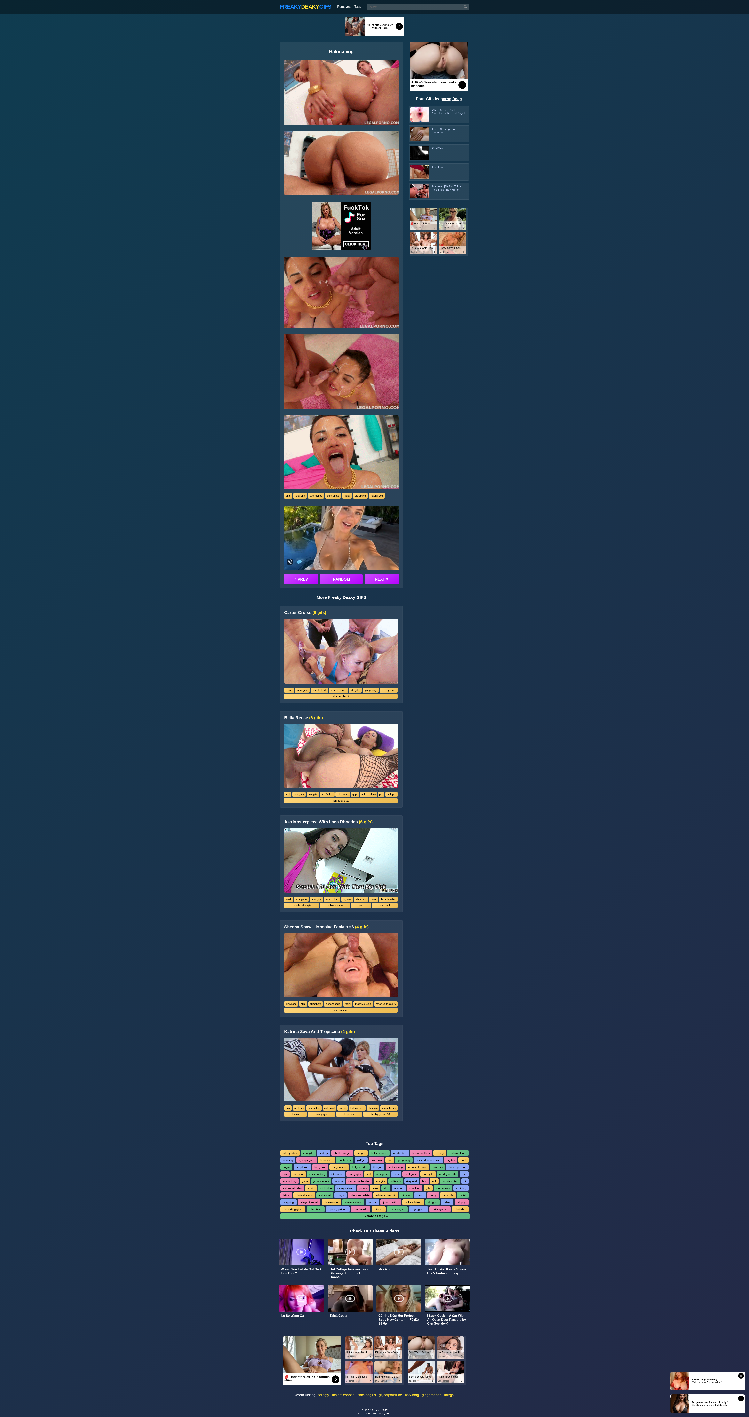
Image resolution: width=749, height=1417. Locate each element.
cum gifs (448, 1195)
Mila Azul (384, 1269)
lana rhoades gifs (301, 905)
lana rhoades (388, 899)
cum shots (333, 495)
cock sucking (317, 1174)
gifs (428, 1188)
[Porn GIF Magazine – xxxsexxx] (419, 134)
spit (369, 1174)
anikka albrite (458, 1153)
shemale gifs (389, 1108)
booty (433, 1195)
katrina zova (357, 1108)
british (460, 1209)
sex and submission (428, 1160)
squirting (461, 1188)
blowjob (377, 1167)
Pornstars (344, 6)
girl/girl (361, 1160)
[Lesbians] (419, 172)
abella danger (342, 1153)
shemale (373, 1108)
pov (381, 794)
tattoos (339, 1181)
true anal (385, 905)
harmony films (421, 1153)
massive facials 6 (386, 1003)
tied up (323, 1153)
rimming (288, 1160)
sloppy (462, 1202)
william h (395, 1181)
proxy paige (337, 1209)
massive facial (363, 1003)
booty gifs (355, 1174)
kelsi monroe (379, 1153)
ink (389, 1160)
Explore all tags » (375, 1216)
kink (378, 1209)
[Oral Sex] (419, 153)
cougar (361, 1153)
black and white (360, 1195)
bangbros (320, 1167)
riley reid (411, 1181)
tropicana (349, 1114)
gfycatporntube (390, 1395)
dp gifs (355, 690)
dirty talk (361, 899)
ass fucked (316, 495)
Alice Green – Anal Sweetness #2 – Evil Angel (448, 111)
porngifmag (451, 99)
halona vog (377, 495)
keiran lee (326, 1160)
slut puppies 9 (341, 696)
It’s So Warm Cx (292, 1315)
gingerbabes (431, 1395)
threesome (331, 1202)
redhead (360, 1209)
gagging (418, 1209)
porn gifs (428, 1174)
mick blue (326, 1188)
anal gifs (300, 495)
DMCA (365, 1410)
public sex (345, 1160)
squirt (311, 1188)
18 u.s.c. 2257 (379, 1410)
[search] (465, 7)
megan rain (443, 1188)
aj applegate (306, 1160)
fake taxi (376, 1160)
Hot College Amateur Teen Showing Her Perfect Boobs (349, 1273)
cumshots (315, 1003)
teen (375, 1188)
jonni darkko (390, 1202)
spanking (414, 1188)
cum (303, 1003)
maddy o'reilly (447, 1174)
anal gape (299, 794)
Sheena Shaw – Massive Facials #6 (326, 927)
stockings (397, 1209)
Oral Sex (437, 148)
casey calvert (345, 1188)
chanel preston (457, 1167)
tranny (295, 1114)
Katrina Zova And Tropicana (319, 1031)
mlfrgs (449, 1395)
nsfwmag (412, 1395)
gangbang (360, 495)
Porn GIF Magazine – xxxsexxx (445, 131)
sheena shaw (341, 1010)
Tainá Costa (338, 1315)
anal (288, 495)
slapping (288, 1202)
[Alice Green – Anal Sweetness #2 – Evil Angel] (419, 114)
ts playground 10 (380, 1114)
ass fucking (289, 1181)
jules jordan (388, 690)
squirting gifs (293, 1209)
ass (464, 1174)
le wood (398, 1188)
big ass (347, 899)
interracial (337, 1174)
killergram (440, 1209)
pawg (420, 1195)
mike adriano (368, 794)
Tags (357, 6)
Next (381, 579)
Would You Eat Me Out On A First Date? (301, 1271)
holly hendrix (360, 1167)
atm (385, 1188)
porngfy (323, 1395)
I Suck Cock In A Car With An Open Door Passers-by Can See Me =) (446, 1319)
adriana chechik (385, 1195)
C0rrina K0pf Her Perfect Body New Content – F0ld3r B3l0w (398, 1319)
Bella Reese (303, 717)
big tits (451, 1160)
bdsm (447, 1202)
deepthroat (302, 1167)
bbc (424, 1181)
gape (355, 794)
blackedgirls (366, 1395)
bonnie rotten (450, 1181)
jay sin (342, 1108)
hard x (372, 1202)
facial (347, 495)
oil (465, 1181)
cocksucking (395, 1167)
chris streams (304, 1195)
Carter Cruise (305, 612)
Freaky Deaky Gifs (379, 1413)
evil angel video (292, 1188)
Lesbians (437, 167)
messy (440, 1153)
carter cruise (338, 690)
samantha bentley (359, 1181)
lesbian (315, 1209)
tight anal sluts (341, 800)
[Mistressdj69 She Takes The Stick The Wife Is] (419, 191)
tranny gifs (321, 1114)
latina (286, 1195)
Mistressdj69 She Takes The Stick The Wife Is (446, 188)
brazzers (437, 1167)
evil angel (329, 1108)
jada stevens (321, 1181)
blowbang (291, 1003)
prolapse (391, 794)
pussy (363, 1188)
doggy (286, 1167)
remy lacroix (339, 1167)
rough (340, 1195)
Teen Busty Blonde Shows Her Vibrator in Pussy (446, 1271)
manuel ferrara (417, 1167)
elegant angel (333, 1003)
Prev (301, 579)
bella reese (343, 794)
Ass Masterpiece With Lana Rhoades (328, 822)
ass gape (382, 1174)
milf (434, 1181)
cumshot (298, 1174)
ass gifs (380, 1181)
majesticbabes (343, 1395)
